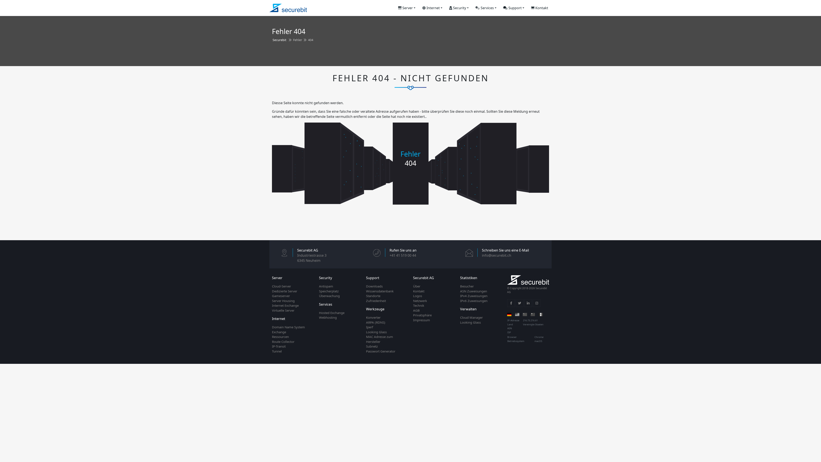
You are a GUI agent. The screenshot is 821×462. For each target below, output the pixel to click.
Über (416, 286)
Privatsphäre (422, 315)
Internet (433, 8)
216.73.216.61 (530, 320)
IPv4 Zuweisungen (473, 296)
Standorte (373, 296)
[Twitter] (519, 303)
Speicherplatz (329, 291)
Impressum (421, 320)
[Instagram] (536, 303)
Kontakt (541, 8)
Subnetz (372, 346)
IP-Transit (279, 346)
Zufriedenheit (376, 301)
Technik (418, 305)
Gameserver (281, 296)
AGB (416, 310)
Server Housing (283, 301)
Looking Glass (376, 332)
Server (407, 8)
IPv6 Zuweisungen (473, 301)
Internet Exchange (285, 305)
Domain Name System (288, 327)
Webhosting (328, 317)
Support (515, 8)
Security (459, 8)
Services (487, 8)
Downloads (374, 286)
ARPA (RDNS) (375, 322)
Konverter (373, 317)
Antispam (326, 286)
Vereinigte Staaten (533, 324)
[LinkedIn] (528, 303)
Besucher (467, 286)
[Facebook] (511, 303)
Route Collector (283, 341)
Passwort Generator (380, 351)
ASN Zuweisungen (473, 291)
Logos (417, 296)
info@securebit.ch (496, 255)
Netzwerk (420, 301)
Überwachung (329, 296)
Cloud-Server (281, 286)
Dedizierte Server (284, 291)
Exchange (279, 332)
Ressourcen (280, 337)
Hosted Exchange (331, 313)
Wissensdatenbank (380, 291)
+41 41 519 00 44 (403, 255)
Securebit (279, 40)
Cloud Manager (471, 317)
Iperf (369, 327)
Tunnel (277, 351)
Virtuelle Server (283, 310)
